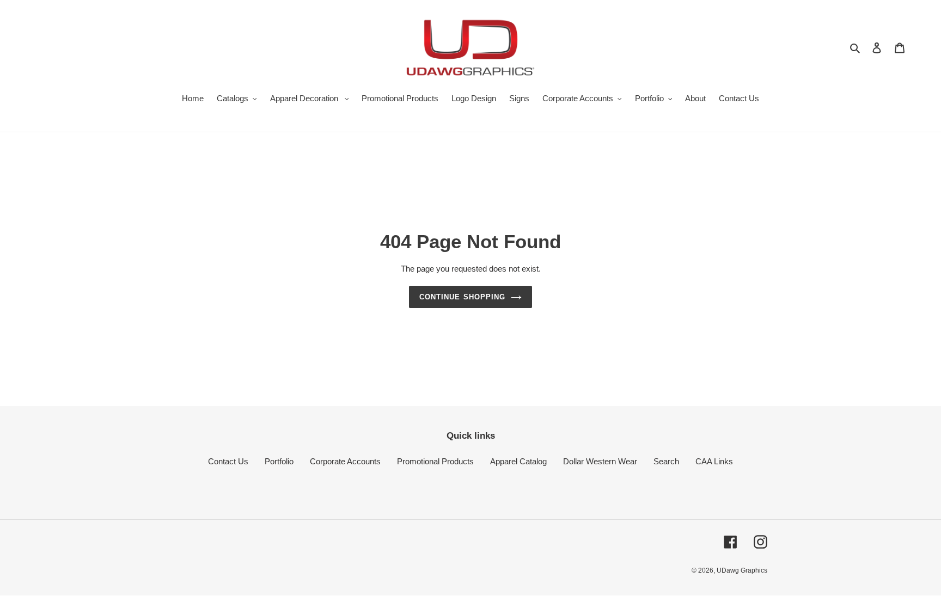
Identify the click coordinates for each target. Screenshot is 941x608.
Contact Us (228, 461)
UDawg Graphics (742, 570)
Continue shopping (462, 297)
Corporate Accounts (345, 461)
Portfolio (279, 461)
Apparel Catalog (518, 461)
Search (666, 461)
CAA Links (714, 461)
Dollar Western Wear (600, 461)
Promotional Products (435, 461)
